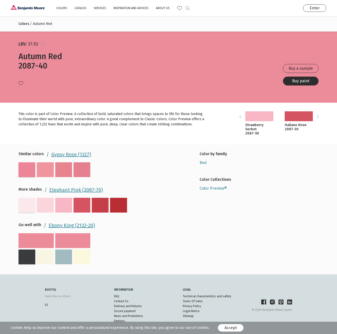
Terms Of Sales (193, 301)
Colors (61, 8)
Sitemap (188, 316)
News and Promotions (128, 316)
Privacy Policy (192, 306)
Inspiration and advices (131, 8)
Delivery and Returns (128, 306)
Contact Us (121, 301)
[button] (317, 116)
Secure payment (125, 311)
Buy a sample (301, 68)
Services (100, 8)
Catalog (80, 8)
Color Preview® (213, 188)
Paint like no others (58, 296)
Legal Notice (191, 311)
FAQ (116, 296)
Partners (119, 321)
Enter (315, 8)
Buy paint (300, 81)
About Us (163, 8)
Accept (231, 327)
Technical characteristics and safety (207, 296)
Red (203, 162)
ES (46, 305)
